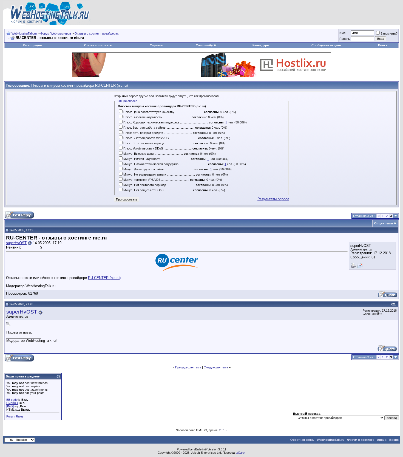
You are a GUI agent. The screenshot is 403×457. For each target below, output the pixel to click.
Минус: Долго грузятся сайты (143, 169)
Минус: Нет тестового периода (144, 185)
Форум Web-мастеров (55, 33)
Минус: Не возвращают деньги (144, 174)
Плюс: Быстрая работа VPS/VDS (146, 138)
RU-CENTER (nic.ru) (104, 278)
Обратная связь (302, 439)
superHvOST (16, 243)
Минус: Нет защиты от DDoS (143, 190)
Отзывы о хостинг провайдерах (97, 33)
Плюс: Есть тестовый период (143, 143)
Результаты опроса (273, 199)
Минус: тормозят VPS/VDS (141, 179)
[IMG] (10, 406)
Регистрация (32, 45)
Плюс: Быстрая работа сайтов (144, 127)
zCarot (240, 452)
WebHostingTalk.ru (24, 33)
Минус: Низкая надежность (142, 158)
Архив (382, 439)
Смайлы (12, 403)
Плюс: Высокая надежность (142, 117)
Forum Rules (15, 416)
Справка (156, 45)
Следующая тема (216, 367)
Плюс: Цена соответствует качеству (148, 112)
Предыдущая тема (188, 367)
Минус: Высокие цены (138, 153)
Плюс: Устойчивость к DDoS (143, 148)
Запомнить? (389, 33)
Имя (342, 33)
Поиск (382, 45)
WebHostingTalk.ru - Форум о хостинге (345, 439)
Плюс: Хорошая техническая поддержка (151, 122)
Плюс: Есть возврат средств (143, 132)
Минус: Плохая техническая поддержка (150, 164)
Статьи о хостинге (98, 45)
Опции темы (383, 223)
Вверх (394, 439)
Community (204, 45)
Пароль (344, 38)
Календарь (260, 45)
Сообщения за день (326, 45)
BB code (12, 399)
